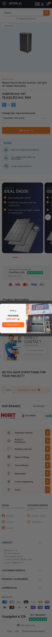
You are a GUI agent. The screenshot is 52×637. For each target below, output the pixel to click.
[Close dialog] (50, 305)
